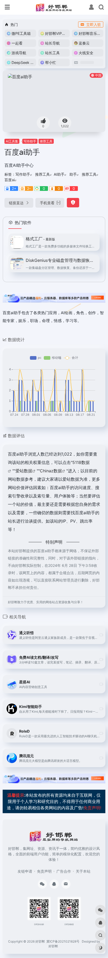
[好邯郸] (54, 7)
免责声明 (44, 871)
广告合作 (63, 871)
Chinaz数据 (51, 470)
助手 (73, 174)
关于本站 (83, 871)
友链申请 (25, 871)
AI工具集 (12, 141)
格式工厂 (40, 238)
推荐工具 (46, 141)
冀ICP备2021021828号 (62, 941)
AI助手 (59, 174)
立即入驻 (93, 24)
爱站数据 (23, 470)
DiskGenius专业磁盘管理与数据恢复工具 (61, 260)
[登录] (91, 8)
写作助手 (30, 141)
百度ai (9, 180)
